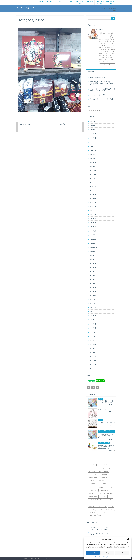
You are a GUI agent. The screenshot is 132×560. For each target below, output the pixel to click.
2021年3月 (93, 227)
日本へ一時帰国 (92, 515)
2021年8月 (93, 207)
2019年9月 (93, 300)
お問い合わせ (89, 2)
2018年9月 (93, 348)
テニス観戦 (105, 471)
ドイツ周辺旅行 (100, 480)
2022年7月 (93, 162)
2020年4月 (93, 271)
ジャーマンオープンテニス (95, 471)
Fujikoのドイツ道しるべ (25, 8)
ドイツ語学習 (110, 493)
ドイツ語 (40, 2)
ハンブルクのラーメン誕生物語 (96, 503)
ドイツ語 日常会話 (93, 496)
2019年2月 (93, 328)
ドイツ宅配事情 (103, 484)
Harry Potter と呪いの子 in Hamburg (100, 95)
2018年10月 (93, 344)
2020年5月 (93, 267)
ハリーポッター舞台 (107, 500)
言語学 (99, 515)
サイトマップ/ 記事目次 (100, 2)
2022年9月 (93, 154)
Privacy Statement (108, 557)
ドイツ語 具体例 (101, 493)
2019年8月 (93, 304)
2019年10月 (93, 296)
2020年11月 (93, 243)
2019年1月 (93, 332)
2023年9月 (93, 130)
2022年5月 (93, 170)
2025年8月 (93, 122)
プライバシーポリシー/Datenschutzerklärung (29, 558)
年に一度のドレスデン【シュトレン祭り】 (102, 99)
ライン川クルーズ (110, 509)
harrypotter (99, 462)
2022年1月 (93, 186)
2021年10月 (93, 199)
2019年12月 (93, 287)
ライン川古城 (92, 512)
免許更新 (99, 512)
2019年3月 (93, 324)
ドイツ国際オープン (93, 484)
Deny (107, 553)
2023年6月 (93, 134)
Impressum (117, 557)
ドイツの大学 (92, 480)
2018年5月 (93, 364)
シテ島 (108, 468)
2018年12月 (93, 336)
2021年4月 (93, 223)
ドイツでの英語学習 (102, 474)
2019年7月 (93, 308)
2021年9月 (93, 203)
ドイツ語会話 (92, 493)
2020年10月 (93, 247)
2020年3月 (93, 275)
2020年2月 (93, 279)
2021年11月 (93, 195)
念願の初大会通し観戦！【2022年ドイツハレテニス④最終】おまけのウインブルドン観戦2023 (102, 83)
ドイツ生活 (50, 2)
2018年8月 (93, 352)
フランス (112, 503)
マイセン (104, 506)
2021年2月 (93, 231)
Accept (93, 553)
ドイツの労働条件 (103, 477)
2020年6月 (93, 263)
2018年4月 (93, 368)
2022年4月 (93, 174)
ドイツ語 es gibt (109, 487)
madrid (105, 462)
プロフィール (30, 2)
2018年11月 (93, 340)
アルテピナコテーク (93, 468)
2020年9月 (93, 251)
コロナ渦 (102, 468)
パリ (106, 503)
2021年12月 (93, 190)
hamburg (91, 462)
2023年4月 (93, 138)
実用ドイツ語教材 (80, 2)
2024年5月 (93, 126)
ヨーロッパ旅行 (99, 509)
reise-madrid (92, 465)
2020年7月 (93, 259)
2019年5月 (93, 316)
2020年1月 (93, 283)
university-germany (107, 465)
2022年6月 (93, 166)
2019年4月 (93, 320)
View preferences (122, 553)
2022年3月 (93, 178)
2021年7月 (93, 211)
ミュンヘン (91, 509)
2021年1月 (93, 235)
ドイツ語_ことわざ (93, 490)
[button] (128, 539)
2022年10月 (93, 150)
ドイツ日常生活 (99, 487)
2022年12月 (93, 142)
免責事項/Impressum (49, 558)
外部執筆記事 (70, 2)
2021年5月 (93, 219)
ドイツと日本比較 (93, 477)
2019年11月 (93, 292)
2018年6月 (93, 360)
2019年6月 (93, 312)
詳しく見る (107, 65)
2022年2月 (93, 182)
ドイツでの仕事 (92, 474)
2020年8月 (93, 255)
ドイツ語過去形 (103, 496)
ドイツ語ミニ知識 (104, 490)
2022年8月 (93, 158)
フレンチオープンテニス (94, 506)
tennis (99, 465)
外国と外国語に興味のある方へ (98, 77)
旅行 (60, 2)
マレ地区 (111, 506)
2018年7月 (93, 356)
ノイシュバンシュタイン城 (95, 500)
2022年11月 (93, 146)
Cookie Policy (98, 557)
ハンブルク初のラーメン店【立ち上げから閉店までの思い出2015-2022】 (102, 90)
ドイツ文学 (91, 487)
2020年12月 (93, 239)
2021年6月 (93, 215)
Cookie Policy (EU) (110, 2)
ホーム (21, 2)
